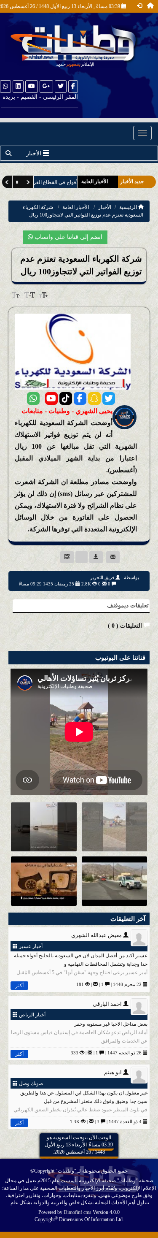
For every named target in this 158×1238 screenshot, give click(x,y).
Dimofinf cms (77, 1212)
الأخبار (104, 207)
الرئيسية (128, 207)
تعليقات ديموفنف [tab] (128, 605)
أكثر (19, 986)
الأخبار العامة (75, 207)
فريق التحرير (102, 577)
